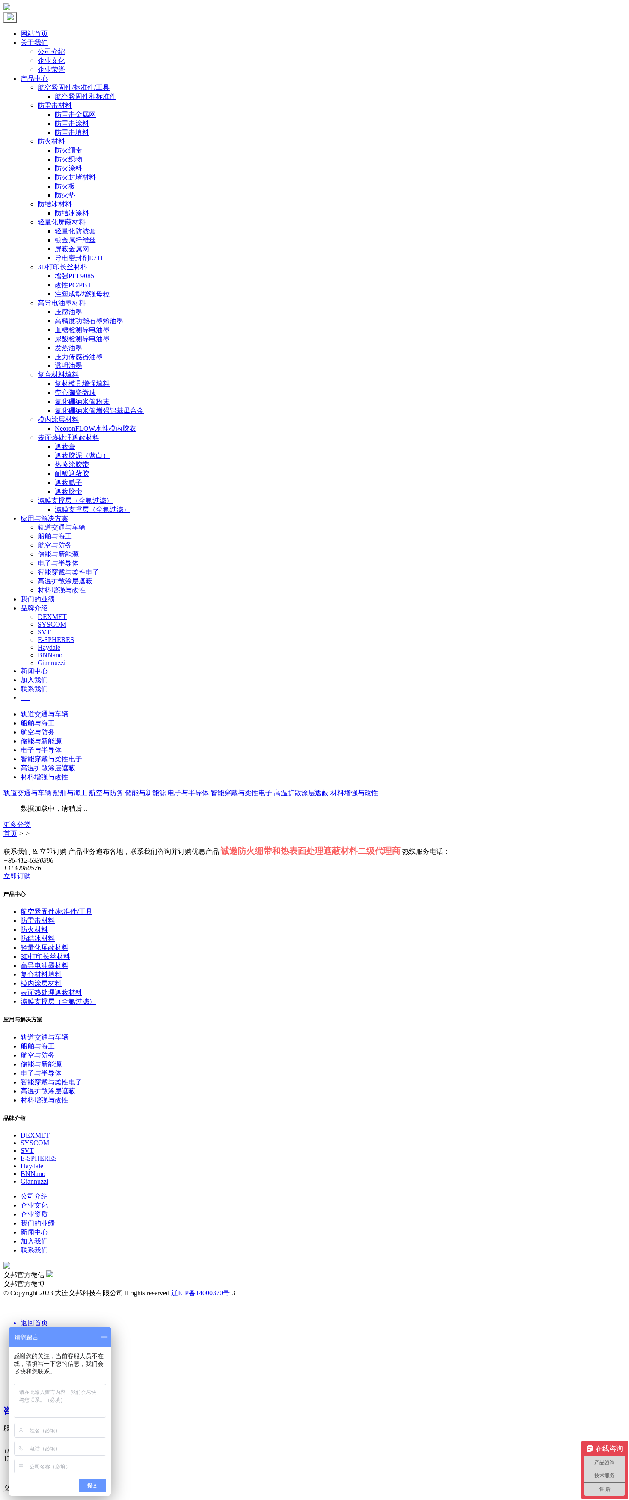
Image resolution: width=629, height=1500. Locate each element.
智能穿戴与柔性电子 (68, 572)
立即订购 (17, 876)
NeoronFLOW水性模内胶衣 (95, 428)
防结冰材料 (55, 204)
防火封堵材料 (75, 177)
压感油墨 (68, 311)
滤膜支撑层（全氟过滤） (75, 500)
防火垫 (65, 195)
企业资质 (34, 1214)
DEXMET (52, 616)
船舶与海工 (55, 536)
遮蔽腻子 (68, 482)
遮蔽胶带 (68, 491)
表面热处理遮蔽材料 (68, 437)
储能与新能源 (58, 554)
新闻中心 (34, 671)
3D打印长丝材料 (62, 267)
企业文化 (51, 60)
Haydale (49, 647)
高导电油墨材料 (62, 302)
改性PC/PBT (73, 285)
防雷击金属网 (75, 114)
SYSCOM (52, 624)
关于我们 (34, 42)
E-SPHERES (56, 639)
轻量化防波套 (75, 231)
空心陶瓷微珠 (75, 392)
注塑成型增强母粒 (82, 294)
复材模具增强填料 (82, 383)
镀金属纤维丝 (75, 240)
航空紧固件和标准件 (85, 96)
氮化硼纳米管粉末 (82, 401)
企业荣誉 (51, 69)
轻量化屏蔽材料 (62, 222)
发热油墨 (68, 347)
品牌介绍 (34, 608)
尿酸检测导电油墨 (82, 338)
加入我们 (34, 680)
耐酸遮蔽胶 (72, 473)
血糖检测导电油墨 (82, 329)
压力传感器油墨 (79, 356)
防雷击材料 (55, 105)
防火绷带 (68, 150)
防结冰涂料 (72, 213)
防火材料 (51, 141)
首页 (10, 833)
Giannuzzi (51, 662)
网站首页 (34, 33)
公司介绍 (51, 51)
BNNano (50, 655)
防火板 (65, 186)
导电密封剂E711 (79, 258)
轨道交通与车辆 (62, 527)
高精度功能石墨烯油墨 (89, 320)
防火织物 (68, 159)
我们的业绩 (38, 599)
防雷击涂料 (72, 123)
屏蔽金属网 (72, 249)
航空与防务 (55, 545)
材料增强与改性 (62, 590)
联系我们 (34, 689)
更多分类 (17, 824)
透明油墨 (68, 365)
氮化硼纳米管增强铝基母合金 (99, 410)
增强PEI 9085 (74, 276)
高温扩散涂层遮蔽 (65, 581)
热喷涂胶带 (72, 464)
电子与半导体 (58, 563)
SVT (44, 632)
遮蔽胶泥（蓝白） (82, 455)
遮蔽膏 (65, 446)
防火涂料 (68, 168)
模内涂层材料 (58, 419)
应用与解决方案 (44, 518)
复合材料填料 (58, 374)
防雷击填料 (72, 132)
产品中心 (34, 78)
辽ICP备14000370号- (201, 1293)
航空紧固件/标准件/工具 (74, 87)
